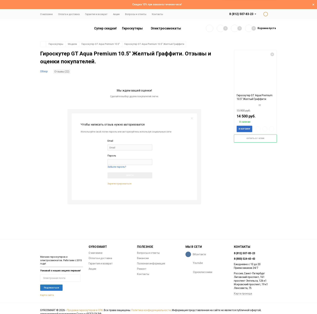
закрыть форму (191, 118)
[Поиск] (209, 28)
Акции (116, 14)
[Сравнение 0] (220, 28)
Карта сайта (47, 295)
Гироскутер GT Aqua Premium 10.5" (100, 44)
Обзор (44, 71)
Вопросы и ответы (135, 14)
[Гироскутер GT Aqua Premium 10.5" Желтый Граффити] (255, 70)
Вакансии (143, 258)
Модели (72, 44)
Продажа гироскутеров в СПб (85, 310)
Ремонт (141, 269)
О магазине (46, 14)
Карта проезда (243, 293)
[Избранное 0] (234, 28)
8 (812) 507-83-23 (241, 14)
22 (259, 105)
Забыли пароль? (117, 166)
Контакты (157, 14)
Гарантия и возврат (96, 14)
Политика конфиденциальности (151, 310)
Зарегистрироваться (119, 183)
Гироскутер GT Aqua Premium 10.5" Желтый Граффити (154, 44)
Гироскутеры (56, 44)
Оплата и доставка (69, 14)
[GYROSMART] (61, 248)
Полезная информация (151, 263)
